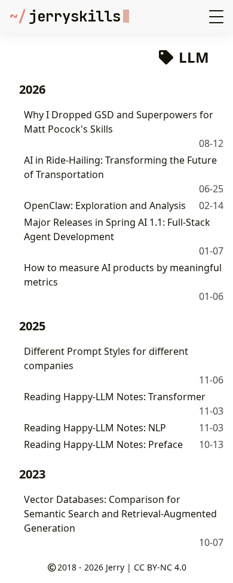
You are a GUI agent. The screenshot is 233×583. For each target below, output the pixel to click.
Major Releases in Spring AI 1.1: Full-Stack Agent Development (117, 229)
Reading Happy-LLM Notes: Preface (103, 444)
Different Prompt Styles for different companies (106, 358)
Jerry (115, 567)
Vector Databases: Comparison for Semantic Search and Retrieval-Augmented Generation (120, 514)
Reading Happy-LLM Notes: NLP (95, 427)
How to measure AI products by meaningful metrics (123, 275)
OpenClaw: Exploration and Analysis (105, 205)
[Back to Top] (211, 561)
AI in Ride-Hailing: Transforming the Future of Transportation (120, 167)
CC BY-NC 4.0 (160, 567)
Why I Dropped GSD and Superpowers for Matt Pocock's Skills (118, 122)
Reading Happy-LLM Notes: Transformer (115, 396)
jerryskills (65, 16)
